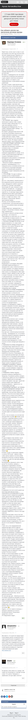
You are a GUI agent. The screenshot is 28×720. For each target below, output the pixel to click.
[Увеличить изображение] (15, 416)
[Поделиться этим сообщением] (24, 49)
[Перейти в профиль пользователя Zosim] (4, 662)
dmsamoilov (11, 626)
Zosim (9, 660)
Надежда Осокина (8, 34)
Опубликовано (9, 49)
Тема (16, 713)
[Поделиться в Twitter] (7, 696)
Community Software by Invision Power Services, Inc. (14, 716)
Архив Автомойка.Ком (11, 6)
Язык (11, 713)
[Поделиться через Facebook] (4, 696)
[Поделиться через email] (12, 696)
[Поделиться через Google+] (9, 696)
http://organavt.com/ (6, 650)
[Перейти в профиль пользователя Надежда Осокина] (4, 43)
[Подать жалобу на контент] (17, 49)
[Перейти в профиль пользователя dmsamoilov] (4, 627)
